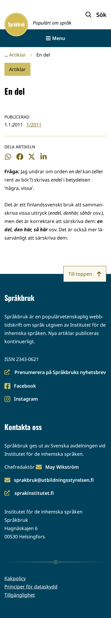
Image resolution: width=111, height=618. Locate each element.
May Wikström (62, 467)
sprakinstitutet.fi (29, 493)
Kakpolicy (15, 578)
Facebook (25, 386)
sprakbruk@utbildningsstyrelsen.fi (54, 480)
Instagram (26, 399)
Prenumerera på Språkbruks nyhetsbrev (55, 372)
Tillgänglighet (19, 595)
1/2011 (33, 124)
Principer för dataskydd (30, 586)
